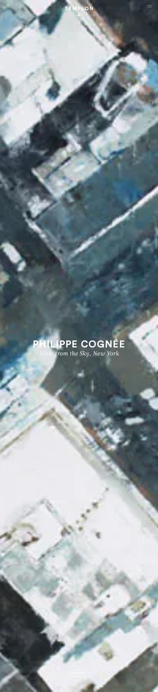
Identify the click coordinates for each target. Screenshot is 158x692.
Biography (79, 673)
